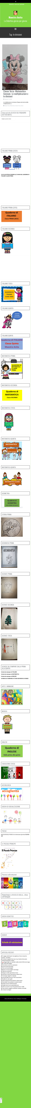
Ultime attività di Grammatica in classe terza (12, 980)
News (22, 105)
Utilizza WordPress (8, 998)
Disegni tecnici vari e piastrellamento (10, 985)
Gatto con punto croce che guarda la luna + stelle (13, 986)
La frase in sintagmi (6, 989)
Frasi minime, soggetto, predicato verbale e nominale (14, 988)
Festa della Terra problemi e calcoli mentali (12, 982)
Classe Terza (7, 105)
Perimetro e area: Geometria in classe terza (12, 974)
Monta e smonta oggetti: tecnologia (10, 969)
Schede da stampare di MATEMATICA (10, 674)
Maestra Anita (15, 17)
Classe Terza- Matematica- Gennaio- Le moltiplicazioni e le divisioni (15, 93)
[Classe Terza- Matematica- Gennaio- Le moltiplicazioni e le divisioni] (15, 67)
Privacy (1, 1101)
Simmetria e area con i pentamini (16, 3)
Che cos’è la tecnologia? (7, 968)
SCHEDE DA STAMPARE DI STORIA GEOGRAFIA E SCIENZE (14, 678)
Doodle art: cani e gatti (7, 979)
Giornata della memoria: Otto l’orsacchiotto (12, 977)
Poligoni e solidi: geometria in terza (10, 972)
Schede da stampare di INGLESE (8, 676)
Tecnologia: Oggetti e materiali (9, 975)
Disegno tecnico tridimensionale (9, 983)
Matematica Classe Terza (15, 105)
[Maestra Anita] (15, 13)
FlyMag (18, 998)
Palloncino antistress (7, 971)
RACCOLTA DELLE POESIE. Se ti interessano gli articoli (13, 834)
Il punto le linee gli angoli (7, 966)
